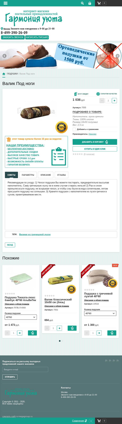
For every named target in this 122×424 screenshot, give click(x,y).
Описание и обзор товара (17, 304)
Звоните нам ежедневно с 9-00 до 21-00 (79, 395)
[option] (61, 56)
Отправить (10, 377)
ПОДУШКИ (12, 74)
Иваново (92, 134)
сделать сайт (9, 416)
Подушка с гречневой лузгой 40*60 (98, 295)
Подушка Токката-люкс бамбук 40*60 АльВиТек (20, 299)
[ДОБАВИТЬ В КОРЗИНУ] (32, 333)
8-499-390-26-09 (68, 397)
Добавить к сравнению (87, 129)
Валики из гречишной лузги (35, 234)
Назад (10, 245)
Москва (64, 392)
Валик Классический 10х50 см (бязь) (58, 301)
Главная (3, 74)
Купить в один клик (94, 149)
